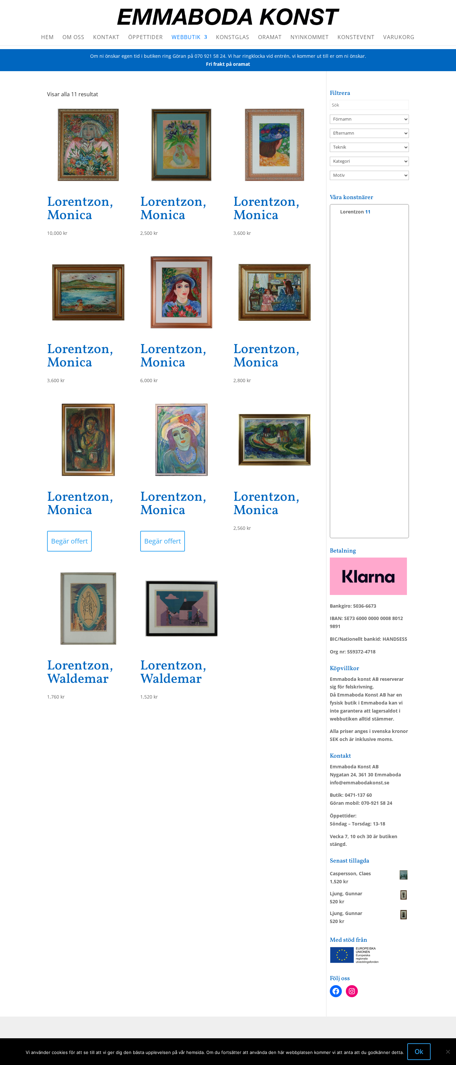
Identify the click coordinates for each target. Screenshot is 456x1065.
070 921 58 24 (210, 56)
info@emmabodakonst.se (359, 782)
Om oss (73, 38)
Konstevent (356, 38)
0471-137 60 (358, 795)
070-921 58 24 (376, 803)
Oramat (270, 38)
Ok (419, 1052)
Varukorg (399, 38)
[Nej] (447, 1051)
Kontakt (106, 38)
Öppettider (145, 38)
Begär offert (69, 541)
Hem (47, 38)
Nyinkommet (309, 38)
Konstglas (232, 38)
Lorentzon (352, 211)
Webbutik (186, 38)
